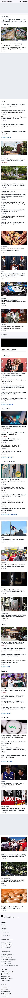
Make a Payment (5, 947)
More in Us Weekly (7, 404)
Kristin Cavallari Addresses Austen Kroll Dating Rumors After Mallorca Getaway (12, 386)
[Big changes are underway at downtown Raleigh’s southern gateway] (14, 34)
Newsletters (6, 976)
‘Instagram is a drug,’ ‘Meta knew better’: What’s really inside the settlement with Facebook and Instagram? (13, 275)
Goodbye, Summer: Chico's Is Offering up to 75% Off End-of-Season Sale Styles (13, 495)
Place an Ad (4, 956)
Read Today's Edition (9, 972)
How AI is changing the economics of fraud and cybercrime (13, 427)
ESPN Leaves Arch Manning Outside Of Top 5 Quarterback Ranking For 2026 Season (13, 855)
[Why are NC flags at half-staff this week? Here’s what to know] (14, 528)
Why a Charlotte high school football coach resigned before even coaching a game (13, 708)
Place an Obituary (6, 961)
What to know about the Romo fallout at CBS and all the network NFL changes (13, 695)
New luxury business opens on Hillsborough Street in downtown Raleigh (13, 655)
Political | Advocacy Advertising (9, 965)
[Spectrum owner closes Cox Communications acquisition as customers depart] (14, 289)
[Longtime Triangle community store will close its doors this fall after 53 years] (14, 148)
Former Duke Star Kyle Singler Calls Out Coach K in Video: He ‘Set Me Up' (12, 784)
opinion (3, 324)
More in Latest (6, 137)
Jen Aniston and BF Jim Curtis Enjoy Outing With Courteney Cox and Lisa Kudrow (13, 374)
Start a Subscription (6, 943)
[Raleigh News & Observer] (7, 2)
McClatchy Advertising (7, 954)
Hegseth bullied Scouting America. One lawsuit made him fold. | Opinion (12, 327)
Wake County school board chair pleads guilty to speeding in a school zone (12, 125)
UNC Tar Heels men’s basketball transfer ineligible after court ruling (13, 210)
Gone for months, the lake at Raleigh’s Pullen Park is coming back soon (12, 223)
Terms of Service (5, 996)
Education (4, 182)
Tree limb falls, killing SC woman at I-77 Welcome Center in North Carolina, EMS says (12, 881)
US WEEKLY (5, 356)
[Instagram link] (7, 935)
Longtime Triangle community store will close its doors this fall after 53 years (13, 159)
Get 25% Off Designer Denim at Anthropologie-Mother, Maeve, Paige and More (13, 481)
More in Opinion (6, 761)
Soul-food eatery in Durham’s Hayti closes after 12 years (13, 132)
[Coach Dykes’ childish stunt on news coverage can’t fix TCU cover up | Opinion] (14, 680)
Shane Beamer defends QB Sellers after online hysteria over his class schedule (12, 702)
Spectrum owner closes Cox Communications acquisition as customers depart (13, 301)
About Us (3, 924)
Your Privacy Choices (6, 993)
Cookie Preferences (5, 991)
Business (4, 17)
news (2, 271)
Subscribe (24, 1)
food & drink (4, 246)
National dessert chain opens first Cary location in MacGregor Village (12, 249)
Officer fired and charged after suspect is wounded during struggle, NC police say (13, 809)
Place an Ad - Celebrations (8, 959)
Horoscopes (6, 980)
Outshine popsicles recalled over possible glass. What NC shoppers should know (13, 111)
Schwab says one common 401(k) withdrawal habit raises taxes (10, 445)
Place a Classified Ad (6, 957)
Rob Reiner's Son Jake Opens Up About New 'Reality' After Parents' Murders (13, 399)
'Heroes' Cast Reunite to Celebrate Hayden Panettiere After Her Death (13, 393)
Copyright (3, 984)
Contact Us (4, 928)
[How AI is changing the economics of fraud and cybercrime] (14, 418)
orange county (5, 613)
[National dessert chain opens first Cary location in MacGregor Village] (14, 238)
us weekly (3, 781)
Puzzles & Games (7, 978)
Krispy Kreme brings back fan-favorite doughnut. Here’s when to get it (12, 907)
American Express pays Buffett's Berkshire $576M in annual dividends (13, 433)
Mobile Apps (6, 974)
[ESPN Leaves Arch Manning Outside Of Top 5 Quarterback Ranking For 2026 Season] (14, 844)
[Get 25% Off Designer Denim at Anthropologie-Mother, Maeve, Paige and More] (14, 471)
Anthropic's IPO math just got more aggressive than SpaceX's (11, 439)
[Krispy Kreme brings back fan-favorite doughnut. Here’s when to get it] (14, 896)
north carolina (5, 806)
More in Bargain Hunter (9, 514)
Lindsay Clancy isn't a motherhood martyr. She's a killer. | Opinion (13, 756)
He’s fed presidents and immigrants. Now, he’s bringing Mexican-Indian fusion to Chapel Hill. (13, 196)
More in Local (5, 666)
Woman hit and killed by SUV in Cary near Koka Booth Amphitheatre (13, 105)
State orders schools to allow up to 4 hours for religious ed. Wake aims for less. (13, 649)
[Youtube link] (5, 935)
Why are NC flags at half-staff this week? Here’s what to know (13, 216)
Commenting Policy (6, 986)
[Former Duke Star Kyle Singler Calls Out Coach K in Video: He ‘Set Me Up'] (14, 772)
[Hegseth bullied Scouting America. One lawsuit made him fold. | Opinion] (14, 316)
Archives (3, 930)
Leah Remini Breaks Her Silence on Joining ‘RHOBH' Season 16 (13, 380)
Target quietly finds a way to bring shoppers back (11, 452)
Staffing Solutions (6, 963)
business (3, 298)
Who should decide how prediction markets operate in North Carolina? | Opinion (13, 736)
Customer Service (6, 942)
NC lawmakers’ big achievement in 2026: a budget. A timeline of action (13, 661)
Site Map (3, 926)
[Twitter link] (3, 935)
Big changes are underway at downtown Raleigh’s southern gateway (13, 21)
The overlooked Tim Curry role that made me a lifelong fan (13, 742)
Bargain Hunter (8, 462)
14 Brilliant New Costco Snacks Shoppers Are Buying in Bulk (13, 509)
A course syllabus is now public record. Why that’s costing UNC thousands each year (13, 184)
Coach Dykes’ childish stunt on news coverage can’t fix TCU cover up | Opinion (13, 689)
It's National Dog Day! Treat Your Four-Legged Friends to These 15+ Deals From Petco (12, 488)
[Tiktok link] (9, 935)
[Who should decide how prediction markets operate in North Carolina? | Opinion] (14, 727)
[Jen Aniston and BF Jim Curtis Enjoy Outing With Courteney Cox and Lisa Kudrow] (14, 365)
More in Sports (6, 713)
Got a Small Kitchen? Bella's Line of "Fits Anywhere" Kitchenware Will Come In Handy (13, 502)
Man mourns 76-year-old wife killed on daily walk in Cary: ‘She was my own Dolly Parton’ (13, 203)
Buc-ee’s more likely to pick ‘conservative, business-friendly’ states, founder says (13, 565)
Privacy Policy (4, 989)
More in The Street (7, 457)
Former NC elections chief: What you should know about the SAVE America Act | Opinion (13, 749)
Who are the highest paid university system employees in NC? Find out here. (14, 117)
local (2, 537)
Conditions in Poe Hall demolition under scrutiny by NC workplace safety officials (13, 590)
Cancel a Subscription (7, 945)
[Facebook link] (2, 935)
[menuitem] (1, 1)
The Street (5, 409)
